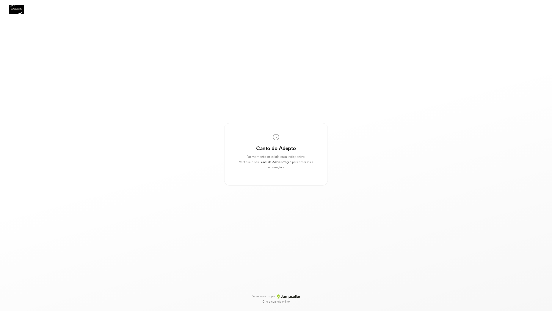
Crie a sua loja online (276, 301)
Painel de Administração (275, 162)
